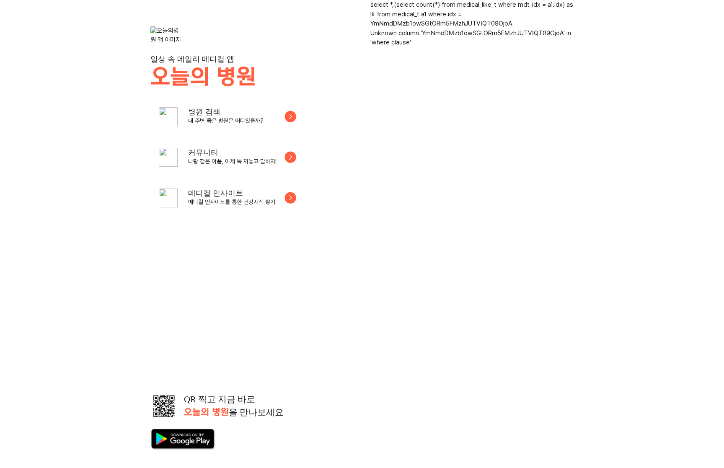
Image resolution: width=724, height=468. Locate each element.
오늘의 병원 (203, 77)
